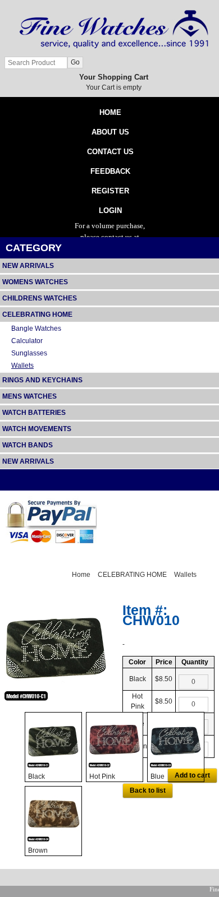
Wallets (185, 575)
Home (81, 575)
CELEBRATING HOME (132, 575)
